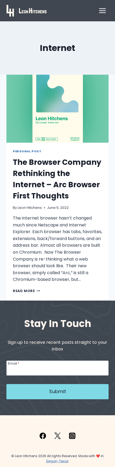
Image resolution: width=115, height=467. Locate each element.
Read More (26, 291)
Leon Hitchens (30, 207)
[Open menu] (102, 10)
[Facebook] (42, 435)
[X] (57, 435)
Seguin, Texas (57, 461)
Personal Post (27, 151)
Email (13, 363)
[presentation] (57, 109)
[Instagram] (72, 435)
